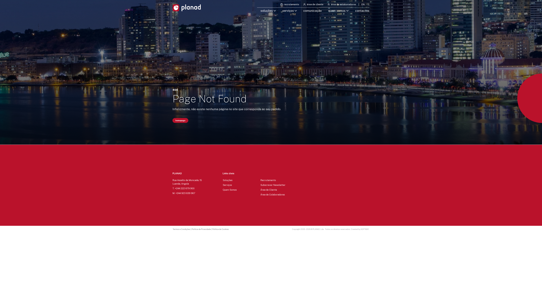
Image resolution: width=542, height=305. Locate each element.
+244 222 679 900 (184, 188)
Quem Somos (337, 10)
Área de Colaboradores (343, 4)
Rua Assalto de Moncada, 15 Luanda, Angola (187, 182)
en (363, 4)
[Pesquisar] (368, 4)
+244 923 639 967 (185, 193)
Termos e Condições (181, 229)
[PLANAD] (186, 7)
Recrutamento (291, 4)
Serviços (288, 10)
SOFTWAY (365, 229)
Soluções (267, 10)
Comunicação (312, 10)
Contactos (362, 10)
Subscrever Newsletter (272, 185)
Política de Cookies (220, 229)
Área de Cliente (314, 4)
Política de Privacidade (201, 229)
